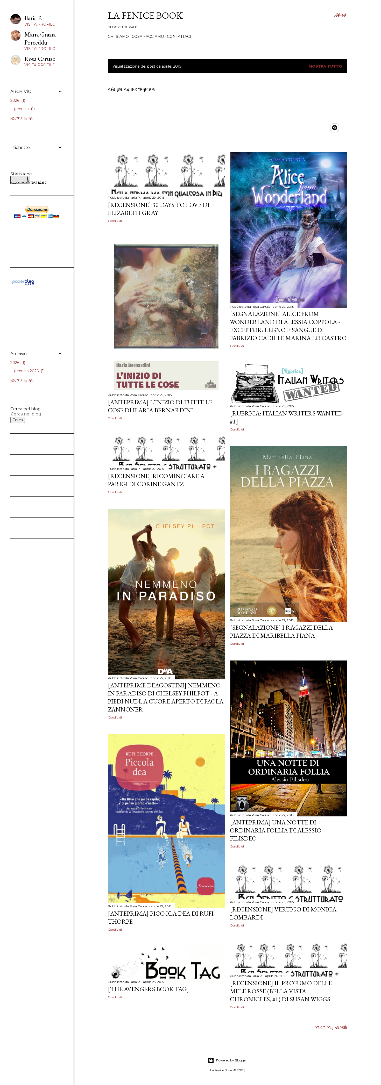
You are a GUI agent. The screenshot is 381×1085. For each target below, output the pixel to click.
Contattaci (179, 36)
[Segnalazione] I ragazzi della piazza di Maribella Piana (281, 631)
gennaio (24, 108)
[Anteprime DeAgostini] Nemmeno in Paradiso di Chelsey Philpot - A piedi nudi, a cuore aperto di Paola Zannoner (165, 697)
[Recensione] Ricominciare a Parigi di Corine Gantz (156, 480)
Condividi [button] (115, 221)
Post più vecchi (331, 1027)
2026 (17, 100)
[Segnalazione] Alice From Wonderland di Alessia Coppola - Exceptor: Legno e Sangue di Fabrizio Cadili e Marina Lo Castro (288, 326)
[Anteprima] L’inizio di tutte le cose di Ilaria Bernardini (160, 406)
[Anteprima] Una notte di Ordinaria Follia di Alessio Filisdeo (275, 830)
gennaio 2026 (29, 371)
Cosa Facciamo (148, 36)
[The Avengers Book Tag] (148, 989)
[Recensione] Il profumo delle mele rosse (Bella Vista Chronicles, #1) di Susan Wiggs (281, 991)
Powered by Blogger (231, 1060)
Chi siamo (118, 36)
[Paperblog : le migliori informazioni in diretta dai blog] (23, 285)
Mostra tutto (325, 66)
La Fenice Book (145, 15)
